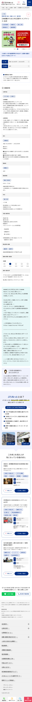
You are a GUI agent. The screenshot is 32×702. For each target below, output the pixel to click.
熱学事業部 (5, 654)
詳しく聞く (20, 700)
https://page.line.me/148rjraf (13, 325)
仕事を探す (5, 628)
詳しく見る (22, 490)
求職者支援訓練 (6, 650)
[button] (14, 49)
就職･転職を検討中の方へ (9, 637)
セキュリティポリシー (8, 687)
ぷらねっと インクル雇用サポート (11, 676)
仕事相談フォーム (6, 632)
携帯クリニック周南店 (8, 680)
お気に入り (28, 14)
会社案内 (4, 624)
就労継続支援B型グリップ (9, 671)
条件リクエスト (12, 700)
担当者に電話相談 (24, 594)
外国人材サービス (7, 663)
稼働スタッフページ (7, 689)
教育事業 (4, 645)
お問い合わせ (5, 667)
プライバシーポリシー (8, 685)
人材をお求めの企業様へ (9, 641)
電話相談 (4, 700)
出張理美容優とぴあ (7, 658)
